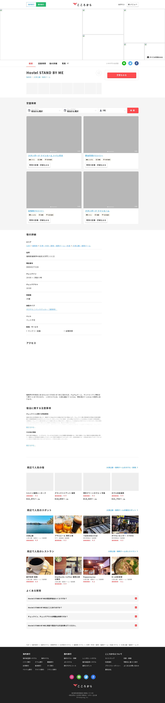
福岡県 (28, 77)
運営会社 (108, 669)
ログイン (121, 4)
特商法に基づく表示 (131, 662)
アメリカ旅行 (39, 669)
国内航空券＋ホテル (89, 662)
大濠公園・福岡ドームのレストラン (122, 551)
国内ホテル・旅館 (70, 658)
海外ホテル (45, 658)
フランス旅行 (52, 669)
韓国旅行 (50, 662)
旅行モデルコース (70, 666)
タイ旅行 (50, 666)
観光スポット (87, 666)
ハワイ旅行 (27, 662)
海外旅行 (31, 4)
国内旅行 (41, 4)
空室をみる (122, 75)
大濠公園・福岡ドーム (42, 77)
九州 (28, 246)
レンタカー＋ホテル (89, 658)
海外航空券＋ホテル (30, 658)
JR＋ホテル (68, 662)
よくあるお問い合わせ (131, 666)
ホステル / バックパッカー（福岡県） (41, 309)
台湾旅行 (26, 666)
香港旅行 (38, 666)
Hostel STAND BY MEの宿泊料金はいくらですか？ (47, 598)
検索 (133, 110)
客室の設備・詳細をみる (39, 165)
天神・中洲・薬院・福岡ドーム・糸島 (55, 246)
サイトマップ (109, 658)
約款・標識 (127, 658)
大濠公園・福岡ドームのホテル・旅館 (121, 467)
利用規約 (108, 662)
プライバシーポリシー (113, 666)
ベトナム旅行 (27, 669)
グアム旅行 (39, 662)
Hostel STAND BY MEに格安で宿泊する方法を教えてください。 (52, 625)
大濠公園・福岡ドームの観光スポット (121, 510)
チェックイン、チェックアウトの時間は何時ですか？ (48, 616)
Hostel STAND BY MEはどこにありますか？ (45, 607)
